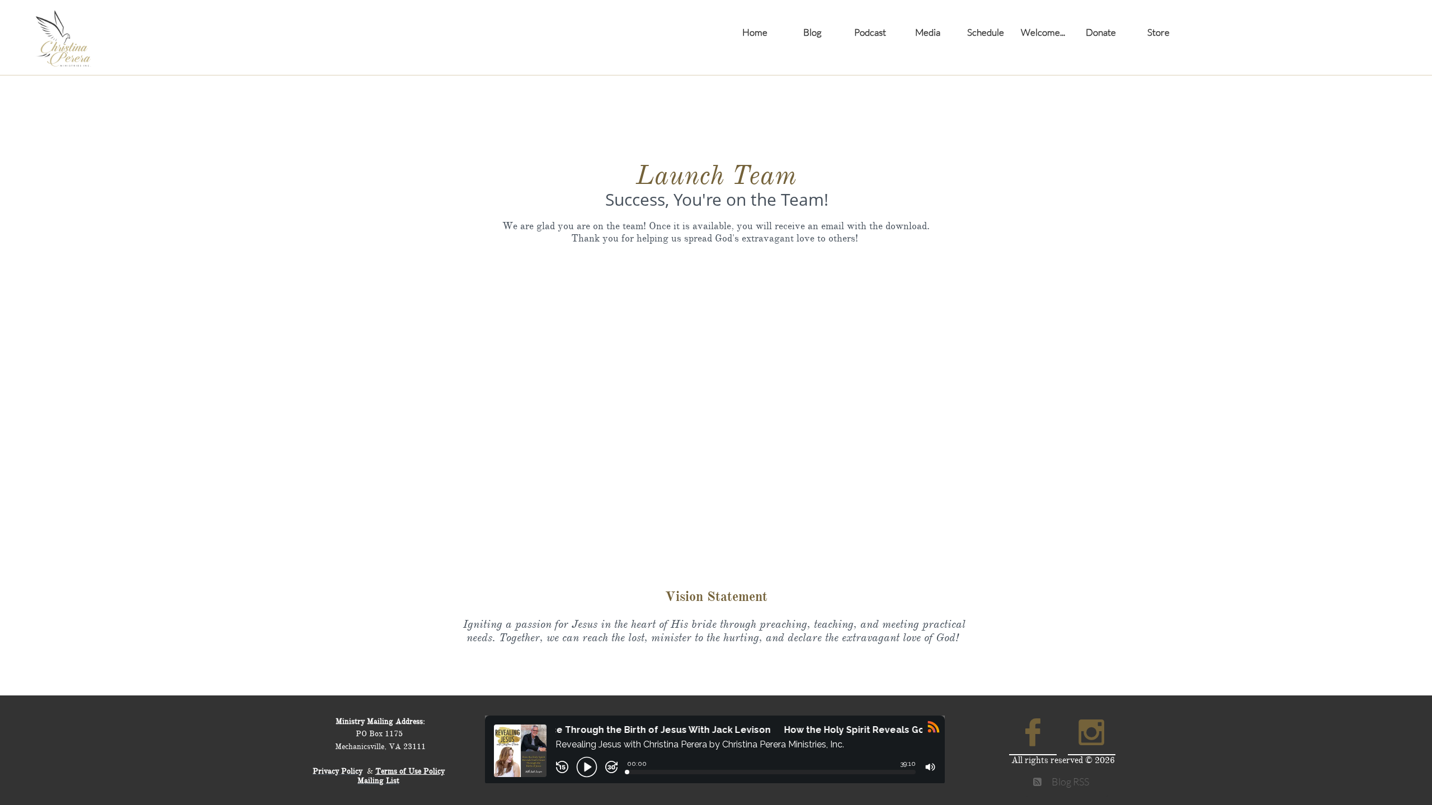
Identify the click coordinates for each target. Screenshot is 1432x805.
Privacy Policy (337, 771)
